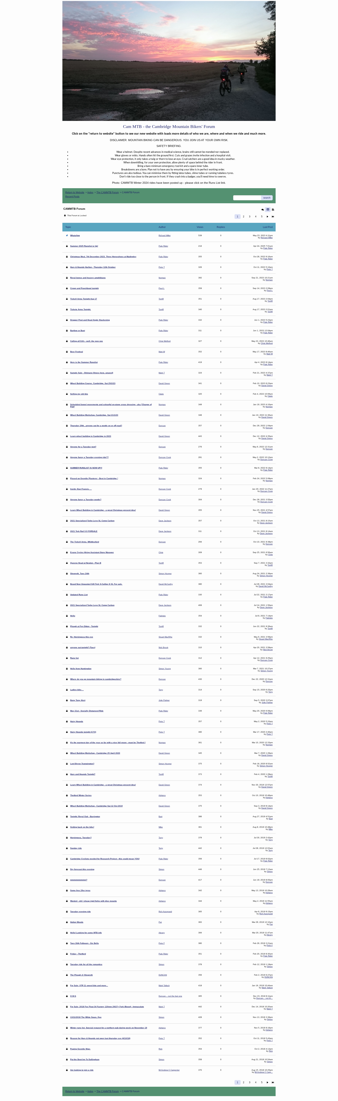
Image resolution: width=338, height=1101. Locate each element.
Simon (270, 871)
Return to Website (74, 192)
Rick (271, 1051)
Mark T (270, 375)
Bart (271, 819)
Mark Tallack (267, 988)
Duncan (269, 428)
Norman (269, 280)
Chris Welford (267, 343)
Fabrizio (269, 618)
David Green (267, 385)
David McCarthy (266, 586)
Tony (270, 692)
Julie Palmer (267, 702)
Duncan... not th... (264, 998)
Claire (270, 396)
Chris (270, 554)
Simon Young (267, 671)
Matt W (269, 354)
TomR (270, 301)
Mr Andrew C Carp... (264, 1072)
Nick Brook (268, 650)
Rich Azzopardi (266, 914)
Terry (270, 850)
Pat (271, 924)
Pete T (270, 269)
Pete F (270, 945)
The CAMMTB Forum (107, 192)
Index (90, 192)
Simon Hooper (266, 576)
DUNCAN (268, 977)
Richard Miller (267, 238)
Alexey (270, 935)
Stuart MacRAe (266, 639)
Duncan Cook (266, 459)
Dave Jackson (266, 523)
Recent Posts (72, 196)
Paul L (270, 290)
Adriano (269, 797)
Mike (271, 829)
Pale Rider (268, 248)
